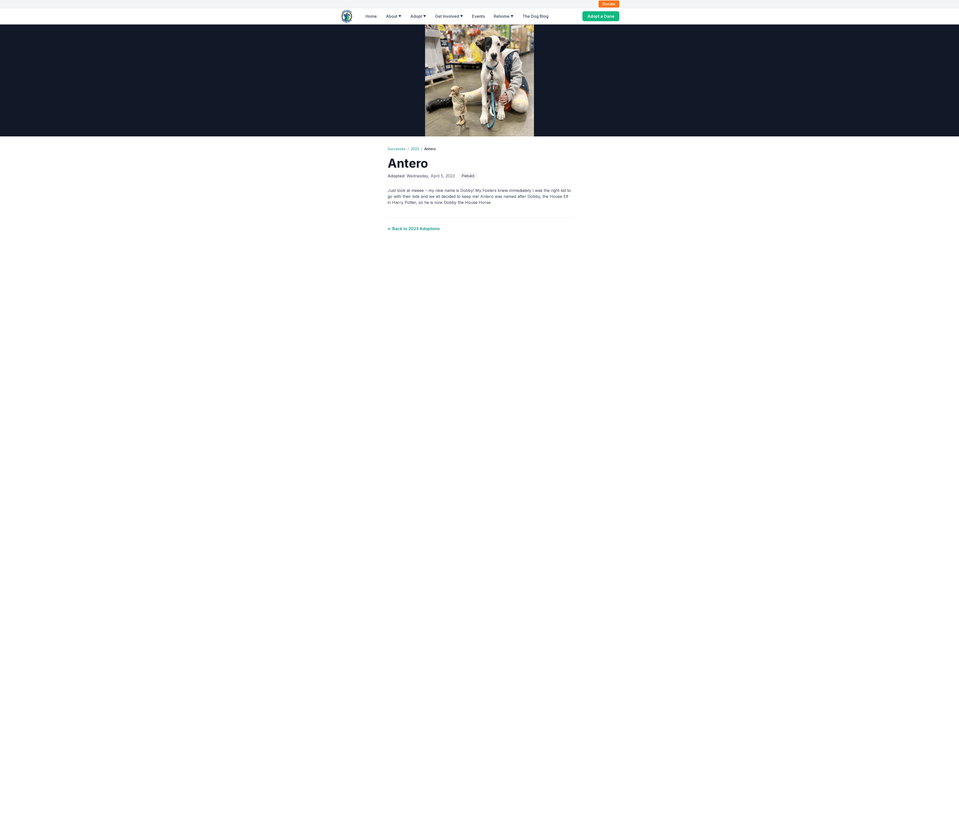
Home (371, 16)
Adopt (418, 16)
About (393, 16)
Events (478, 16)
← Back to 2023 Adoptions (414, 228)
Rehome (503, 16)
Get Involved (449, 16)
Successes (397, 149)
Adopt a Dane (600, 16)
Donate (609, 4)
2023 (415, 149)
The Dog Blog (535, 16)
